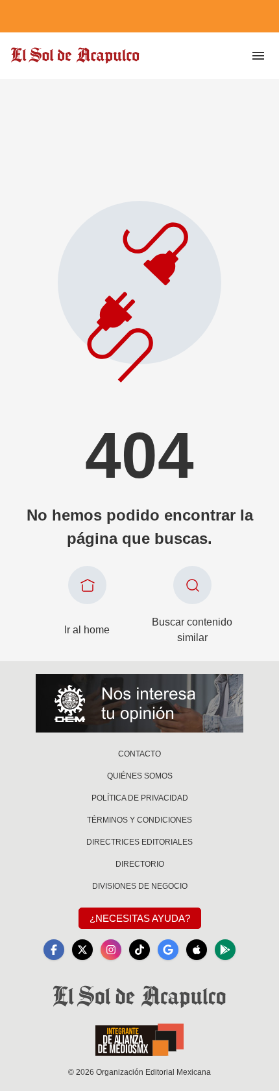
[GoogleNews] (168, 949)
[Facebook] (53, 949)
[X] (82, 949)
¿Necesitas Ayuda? (140, 918)
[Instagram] (111, 949)
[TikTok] (139, 949)
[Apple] (196, 949)
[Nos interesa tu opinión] (139, 703)
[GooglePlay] (225, 949)
